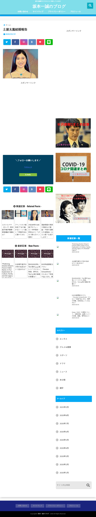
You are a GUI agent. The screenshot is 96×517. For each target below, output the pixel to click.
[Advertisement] (16, 119)
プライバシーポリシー (57, 12)
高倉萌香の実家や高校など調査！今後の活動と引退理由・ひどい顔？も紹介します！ (47, 231)
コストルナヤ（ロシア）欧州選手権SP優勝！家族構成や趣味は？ (8, 230)
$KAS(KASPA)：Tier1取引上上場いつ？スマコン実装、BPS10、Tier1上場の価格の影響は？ (34, 271)
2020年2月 (64, 465)
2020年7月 (64, 424)
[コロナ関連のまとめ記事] (73, 167)
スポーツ (63, 355)
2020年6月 (64, 432)
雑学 (61, 388)
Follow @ (28, 167)
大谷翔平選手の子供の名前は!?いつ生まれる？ (21, 267)
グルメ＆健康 (65, 347)
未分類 (62, 380)
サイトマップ (38, 12)
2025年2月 (64, 407)
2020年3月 (64, 456)
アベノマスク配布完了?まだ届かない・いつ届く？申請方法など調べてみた (21, 230)
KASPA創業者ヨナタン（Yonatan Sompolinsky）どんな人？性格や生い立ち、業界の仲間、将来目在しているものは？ (47, 274)
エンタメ (63, 339)
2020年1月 (64, 473)
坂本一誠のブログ (49, 6)
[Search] (88, 485)
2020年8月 (64, 415)
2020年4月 (64, 448)
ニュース (63, 372)
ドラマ (62, 364)
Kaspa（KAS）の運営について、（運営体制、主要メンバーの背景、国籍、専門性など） (81, 314)
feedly (29, 174)
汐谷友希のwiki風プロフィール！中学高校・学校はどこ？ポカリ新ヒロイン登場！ (34, 231)
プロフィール (75, 12)
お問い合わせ (23, 12)
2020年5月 (64, 440)
